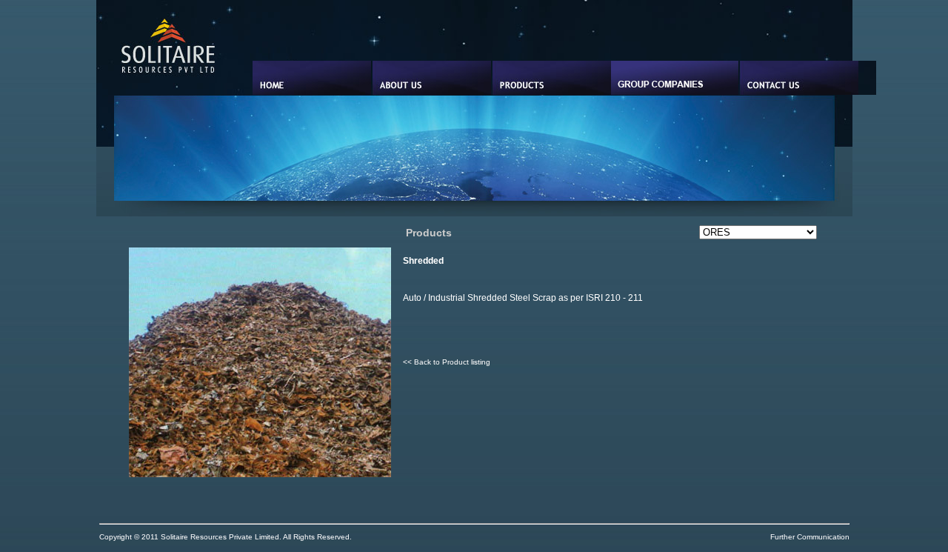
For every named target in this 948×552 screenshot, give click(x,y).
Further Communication (809, 537)
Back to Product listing (452, 362)
